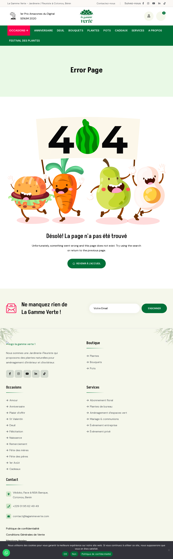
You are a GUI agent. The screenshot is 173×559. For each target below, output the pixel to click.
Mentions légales (16, 540)
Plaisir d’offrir (17, 413)
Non (74, 554)
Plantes (93, 30)
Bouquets (75, 30)
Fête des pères (18, 456)
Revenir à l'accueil (88, 263)
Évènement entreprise (103, 425)
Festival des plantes (24, 40)
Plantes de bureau (101, 406)
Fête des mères (19, 450)
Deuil (60, 30)
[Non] (168, 550)
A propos (155, 30)
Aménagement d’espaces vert (108, 413)
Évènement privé (100, 431)
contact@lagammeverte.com (31, 516)
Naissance (15, 438)
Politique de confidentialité (22, 528)
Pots (107, 30)
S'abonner (154, 308)
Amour (13, 400)
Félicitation (16, 431)
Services (138, 30)
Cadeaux (121, 30)
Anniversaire (43, 30)
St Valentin (16, 419)
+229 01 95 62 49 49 (26, 506)
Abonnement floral (101, 400)
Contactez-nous (106, 3)
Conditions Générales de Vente (25, 534)
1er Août (14, 462)
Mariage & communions (104, 419)
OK (65, 554)
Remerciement (18, 444)
